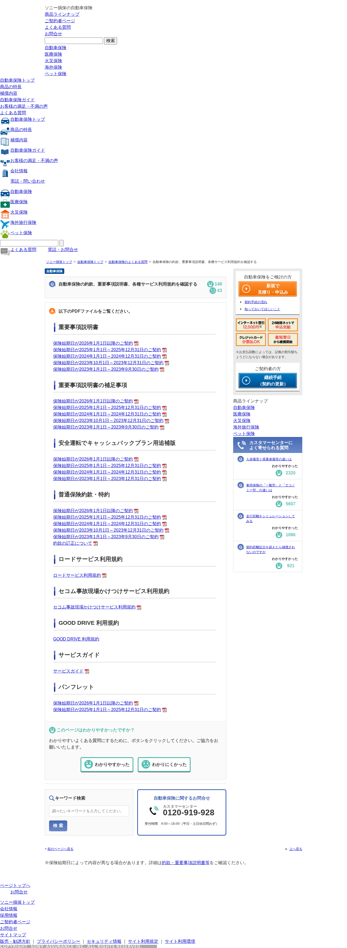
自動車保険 (55, 47)
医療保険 (53, 54)
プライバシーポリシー (58, 941)
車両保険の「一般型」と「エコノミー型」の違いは (270, 487)
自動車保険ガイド (17, 99)
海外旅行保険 (23, 222)
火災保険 (53, 60)
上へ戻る (295, 849)
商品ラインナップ (62, 14)
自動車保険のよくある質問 (127, 262)
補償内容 (8, 93)
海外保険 (53, 67)
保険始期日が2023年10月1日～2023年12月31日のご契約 (108, 362)
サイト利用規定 (143, 941)
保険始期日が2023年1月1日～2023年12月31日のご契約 (107, 478)
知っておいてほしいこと (262, 309)
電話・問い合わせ (27, 181)
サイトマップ (13, 935)
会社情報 (19, 171)
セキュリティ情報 (104, 941)
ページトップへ (15, 885)
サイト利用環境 (180, 941)
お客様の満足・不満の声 (24, 106)
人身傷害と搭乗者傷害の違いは (269, 459)
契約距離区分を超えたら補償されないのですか (270, 549)
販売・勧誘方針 (15, 941)
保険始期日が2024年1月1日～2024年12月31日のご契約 (107, 356)
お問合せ (53, 33)
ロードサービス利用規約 (77, 575)
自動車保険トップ (17, 80)
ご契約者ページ (60, 20)
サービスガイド (68, 671)
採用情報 (8, 915)
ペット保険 (55, 73)
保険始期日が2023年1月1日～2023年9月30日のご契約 (106, 369)
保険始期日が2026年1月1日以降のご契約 (93, 343)
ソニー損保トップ (59, 262)
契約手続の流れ (256, 302)
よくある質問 (58, 27)
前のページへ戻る (60, 849)
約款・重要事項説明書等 (186, 862)
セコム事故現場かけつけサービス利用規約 (94, 607)
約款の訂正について (72, 543)
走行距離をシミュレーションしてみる (270, 518)
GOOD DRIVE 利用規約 (76, 639)
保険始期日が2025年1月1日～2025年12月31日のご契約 (107, 349)
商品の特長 (11, 86)
